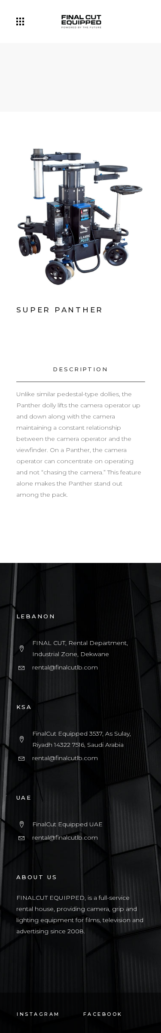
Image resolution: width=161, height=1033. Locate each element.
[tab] (80, 369)
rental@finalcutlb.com (65, 667)
